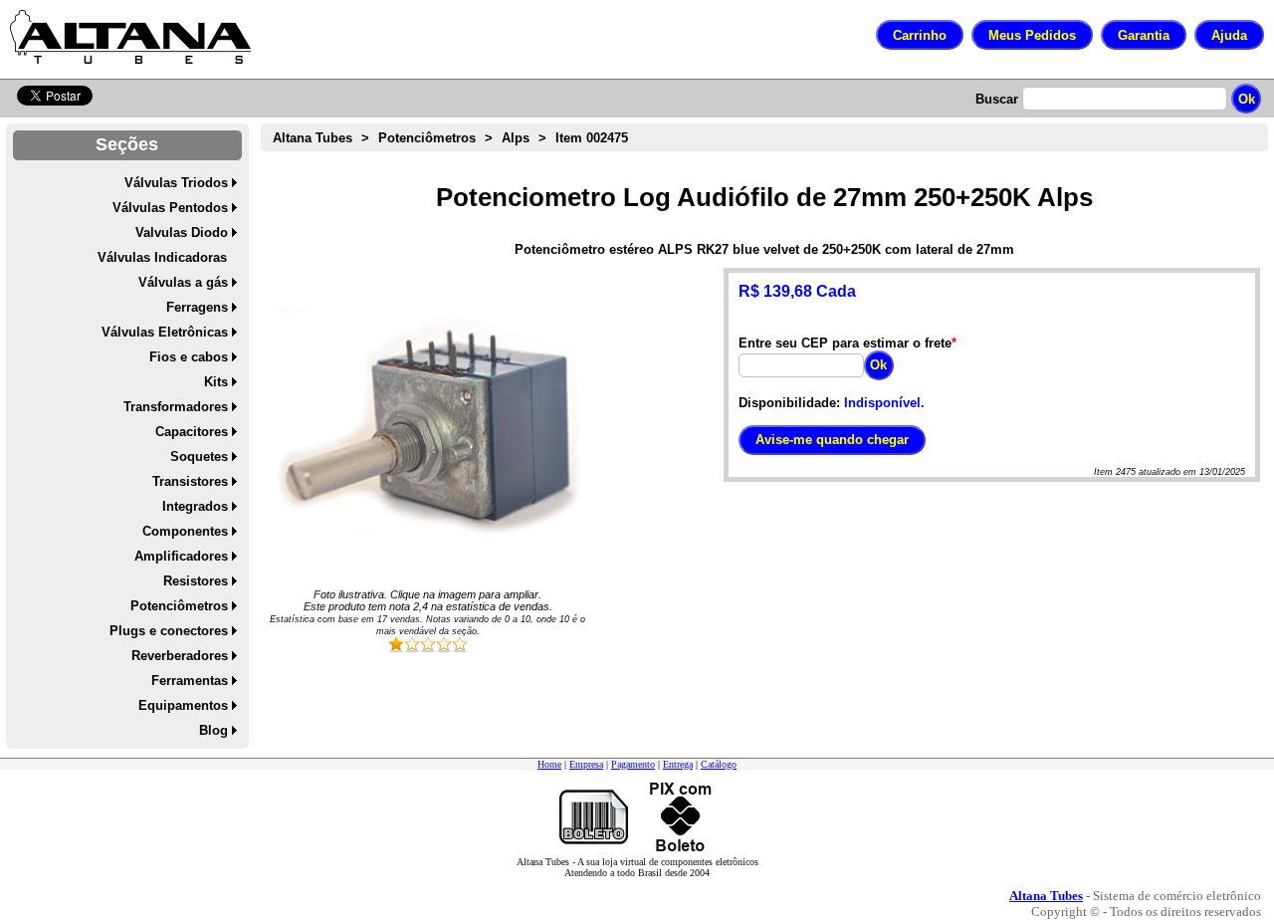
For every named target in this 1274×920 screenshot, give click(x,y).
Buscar (996, 99)
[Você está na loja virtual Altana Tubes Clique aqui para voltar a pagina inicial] (130, 37)
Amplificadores (181, 556)
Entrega (678, 764)
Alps (516, 137)
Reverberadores (179, 655)
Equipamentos (183, 705)
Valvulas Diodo (181, 232)
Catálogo (719, 764)
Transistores (190, 481)
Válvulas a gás (183, 282)
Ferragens (197, 307)
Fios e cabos (188, 356)
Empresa (586, 764)
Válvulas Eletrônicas (165, 332)
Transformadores (175, 406)
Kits (216, 381)
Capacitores (191, 431)
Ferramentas (189, 680)
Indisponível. (884, 402)
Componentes (185, 531)
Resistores (195, 581)
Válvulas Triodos (176, 182)
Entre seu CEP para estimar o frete (845, 343)
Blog (213, 730)
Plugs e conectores (168, 630)
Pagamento (633, 764)
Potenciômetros (179, 605)
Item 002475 (591, 137)
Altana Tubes (312, 137)
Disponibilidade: (789, 402)
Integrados (195, 506)
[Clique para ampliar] (428, 427)
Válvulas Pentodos (170, 207)
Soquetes (199, 456)
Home (549, 764)
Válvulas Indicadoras (162, 257)
